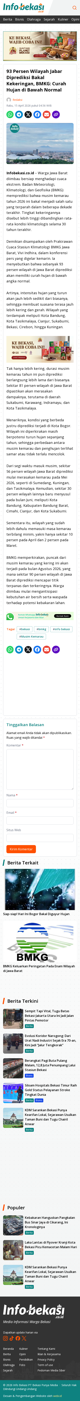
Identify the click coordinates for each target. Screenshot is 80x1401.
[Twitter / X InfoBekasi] (24, 1338)
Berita (7, 19)
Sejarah (49, 19)
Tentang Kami (46, 1349)
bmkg (41, 629)
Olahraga (34, 19)
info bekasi (61, 629)
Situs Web (13, 830)
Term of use (45, 1365)
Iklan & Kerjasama (49, 1354)
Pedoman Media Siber (51, 1370)
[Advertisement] (40, 685)
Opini (22, 1354)
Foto (22, 1365)
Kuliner (63, 19)
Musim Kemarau (31, 636)
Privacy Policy (46, 1359)
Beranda (8, 1349)
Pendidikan (26, 1359)
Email (11, 812)
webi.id (57, 1396)
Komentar (14, 745)
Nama (12, 795)
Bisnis (19, 19)
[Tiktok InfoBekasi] (11, 1338)
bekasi (24, 629)
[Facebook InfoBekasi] (18, 1338)
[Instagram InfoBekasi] (5, 1338)
